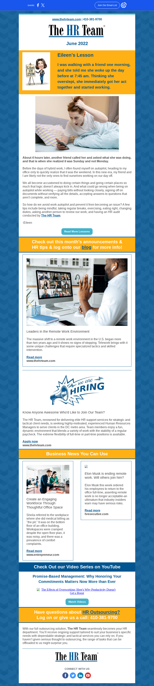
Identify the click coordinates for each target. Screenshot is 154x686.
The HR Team (50, 215)
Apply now (30, 441)
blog (86, 247)
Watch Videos (77, 601)
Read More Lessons (77, 231)
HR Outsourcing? (101, 612)
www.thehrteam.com (66, 19)
